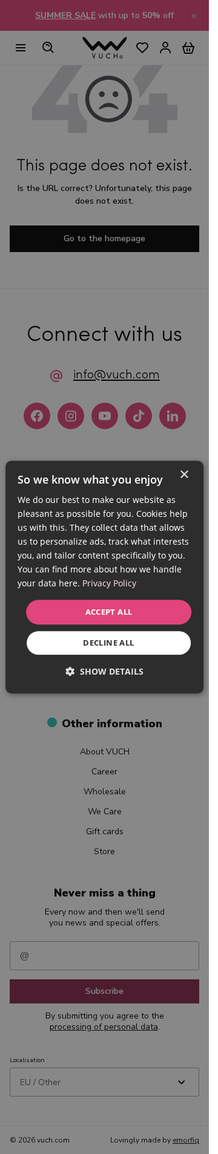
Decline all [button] (108, 642)
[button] (104, 671)
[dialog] (104, 577)
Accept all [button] (109, 611)
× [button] (183, 474)
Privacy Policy (109, 583)
